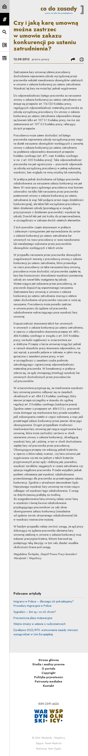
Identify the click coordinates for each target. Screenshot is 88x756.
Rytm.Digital (54, 748)
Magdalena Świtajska (49, 570)
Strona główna (48, 660)
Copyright (48, 673)
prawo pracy (40, 59)
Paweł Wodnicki (53, 743)
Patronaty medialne (48, 681)
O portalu (48, 669)
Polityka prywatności (48, 677)
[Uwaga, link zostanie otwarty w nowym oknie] (48, 716)
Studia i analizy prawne (48, 664)
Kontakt (48, 686)
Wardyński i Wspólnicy (53, 738)
